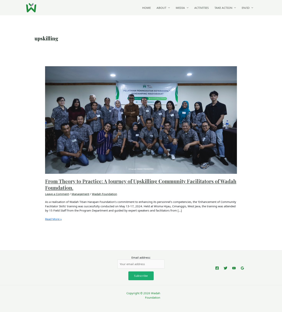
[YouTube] (234, 268)
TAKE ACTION (223, 8)
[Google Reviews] (242, 268)
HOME (146, 8)
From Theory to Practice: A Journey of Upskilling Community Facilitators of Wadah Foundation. (140, 184)
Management (80, 194)
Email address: (141, 257)
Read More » (53, 219)
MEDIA (180, 8)
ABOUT (161, 8)
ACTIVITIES (201, 8)
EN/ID (246, 8)
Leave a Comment (57, 194)
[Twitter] (225, 268)
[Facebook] (217, 268)
